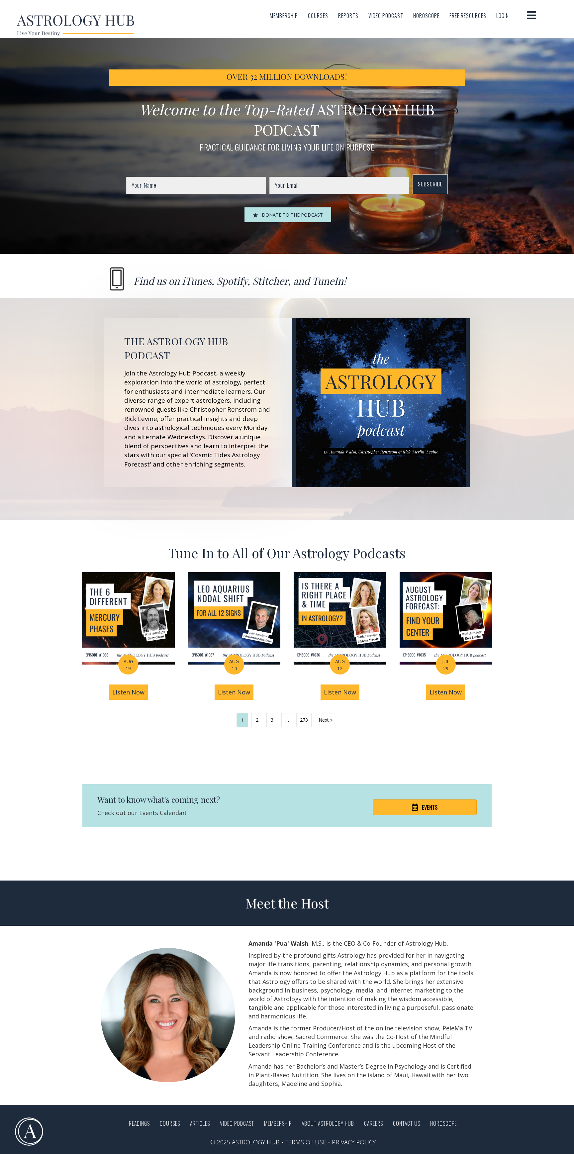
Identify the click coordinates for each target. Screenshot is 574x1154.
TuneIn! (329, 280)
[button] (430, 184)
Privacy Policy (354, 1142)
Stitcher (270, 280)
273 (304, 720)
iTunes (197, 280)
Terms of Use (305, 1142)
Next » (326, 720)
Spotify (232, 280)
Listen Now (130, 692)
